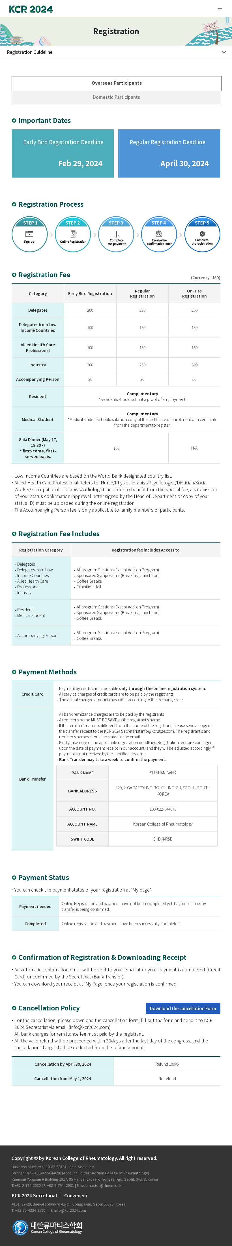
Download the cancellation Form (183, 1008)
